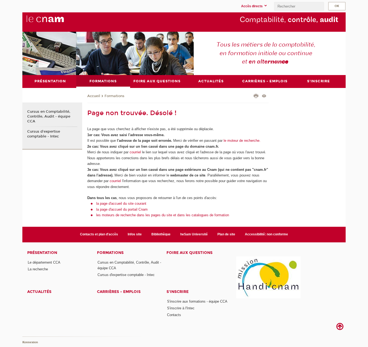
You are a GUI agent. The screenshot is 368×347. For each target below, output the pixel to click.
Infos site (135, 234)
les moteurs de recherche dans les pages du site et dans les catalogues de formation (162, 215)
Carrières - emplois (119, 291)
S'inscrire (177, 291)
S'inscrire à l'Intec (181, 308)
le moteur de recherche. (242, 141)
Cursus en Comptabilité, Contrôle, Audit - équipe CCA (48, 116)
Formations (114, 96)
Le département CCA (44, 262)
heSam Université (194, 234)
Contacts (174, 315)
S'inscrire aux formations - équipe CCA (197, 301)
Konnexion (30, 342)
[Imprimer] (256, 96)
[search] (299, 6)
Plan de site (226, 234)
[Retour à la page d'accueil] (54, 22)
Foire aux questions (189, 252)
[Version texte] (264, 96)
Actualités (39, 291)
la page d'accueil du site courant (121, 203)
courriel (135, 152)
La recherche (38, 269)
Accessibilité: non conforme (266, 234)
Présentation (42, 252)
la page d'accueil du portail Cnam (122, 209)
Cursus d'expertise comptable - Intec (43, 134)
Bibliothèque (161, 234)
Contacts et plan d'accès (99, 234)
